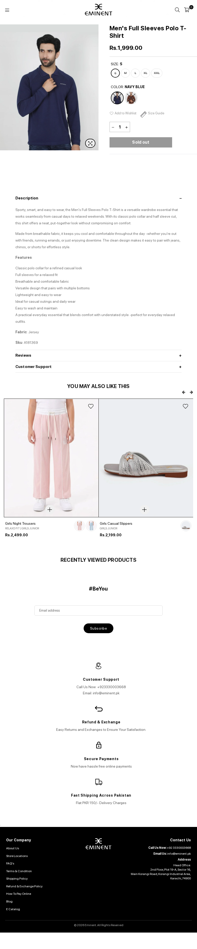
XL (145, 73)
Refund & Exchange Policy (24, 886)
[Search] (177, 10)
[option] (51, 475)
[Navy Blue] (117, 97)
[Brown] (131, 97)
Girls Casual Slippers (116, 523)
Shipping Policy (17, 878)
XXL (157, 73)
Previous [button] (183, 392)
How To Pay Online (18, 894)
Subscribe (98, 628)
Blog (9, 901)
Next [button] (94, 87)
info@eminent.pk (179, 853)
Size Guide (156, 113)
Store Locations (17, 856)
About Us (12, 848)
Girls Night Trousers (20, 523)
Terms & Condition (19, 871)
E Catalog (13, 909)
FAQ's (10, 863)
